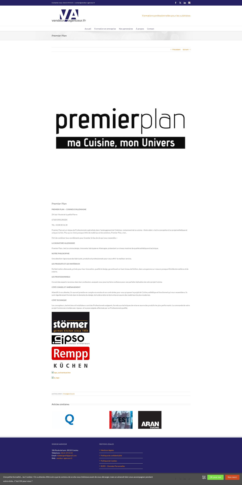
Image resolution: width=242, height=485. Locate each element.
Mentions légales (107, 450)
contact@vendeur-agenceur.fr (85, 3)
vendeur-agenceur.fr (64, 458)
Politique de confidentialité (111, 455)
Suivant (186, 49)
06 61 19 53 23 (67, 453)
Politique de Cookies (109, 461)
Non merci (232, 477)
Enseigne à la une (68, 394)
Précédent (176, 49)
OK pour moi (215, 477)
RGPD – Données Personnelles (113, 466)
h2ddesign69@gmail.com (67, 455)
